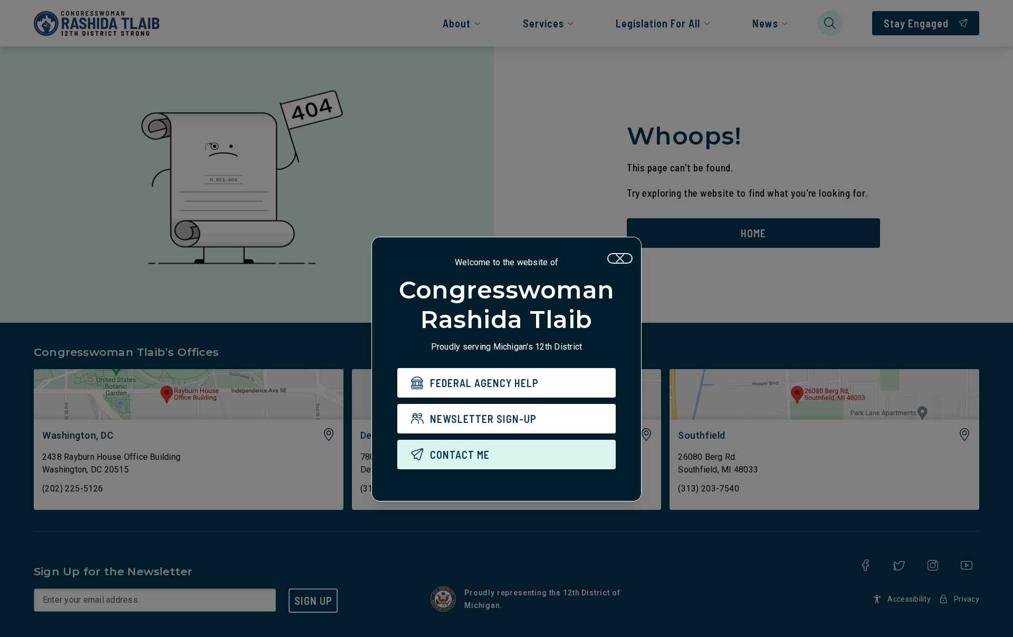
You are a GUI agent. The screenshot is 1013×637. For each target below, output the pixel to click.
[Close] (620, 258)
